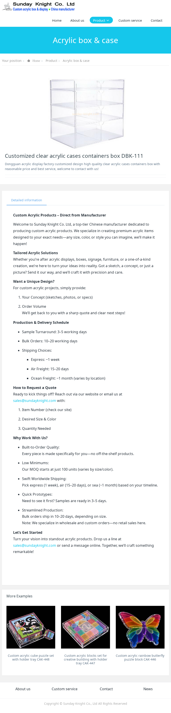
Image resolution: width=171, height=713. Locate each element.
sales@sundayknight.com (34, 400)
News (148, 688)
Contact (106, 688)
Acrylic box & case (76, 60)
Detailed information (26, 200)
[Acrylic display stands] (38, 6)
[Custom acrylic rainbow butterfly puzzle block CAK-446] (140, 627)
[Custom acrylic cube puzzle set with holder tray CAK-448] (30, 627)
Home (56, 20)
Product (51, 60)
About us (23, 688)
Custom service (64, 688)
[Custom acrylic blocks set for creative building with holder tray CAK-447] (85, 627)
